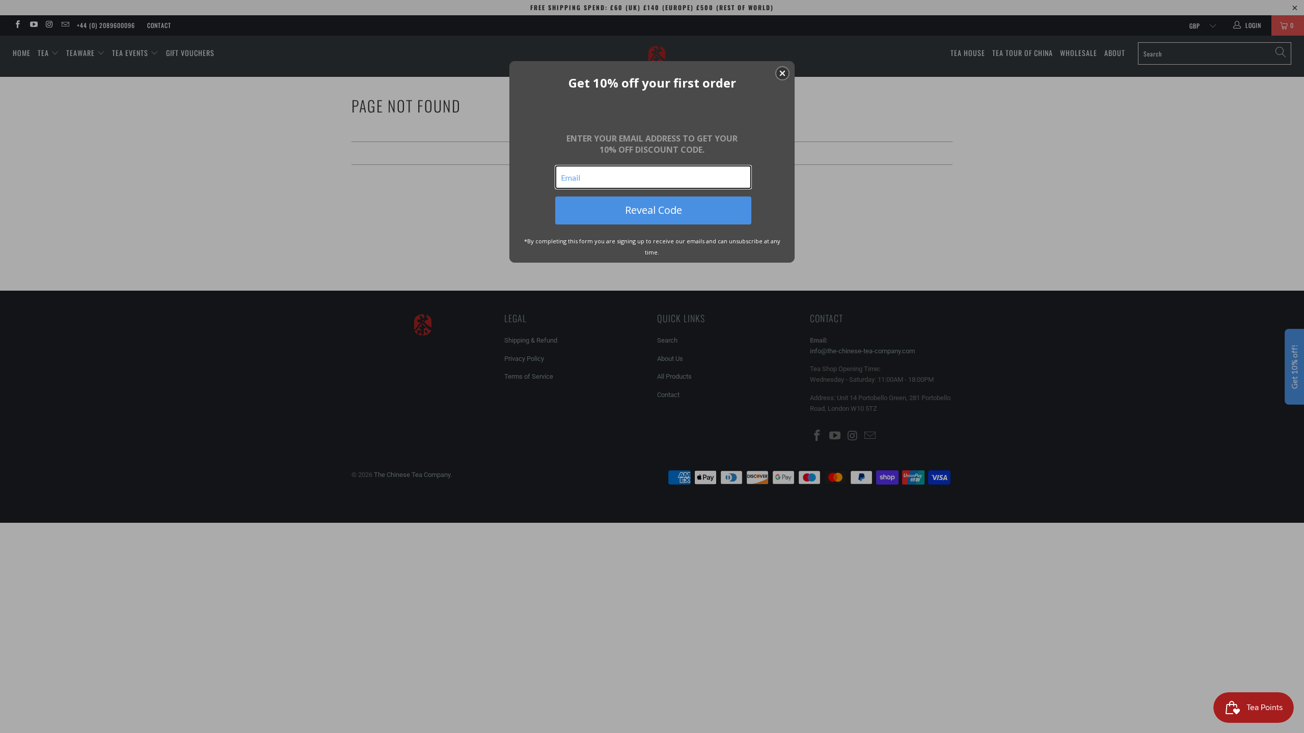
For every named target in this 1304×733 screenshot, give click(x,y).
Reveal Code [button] (653, 210)
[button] (782, 73)
